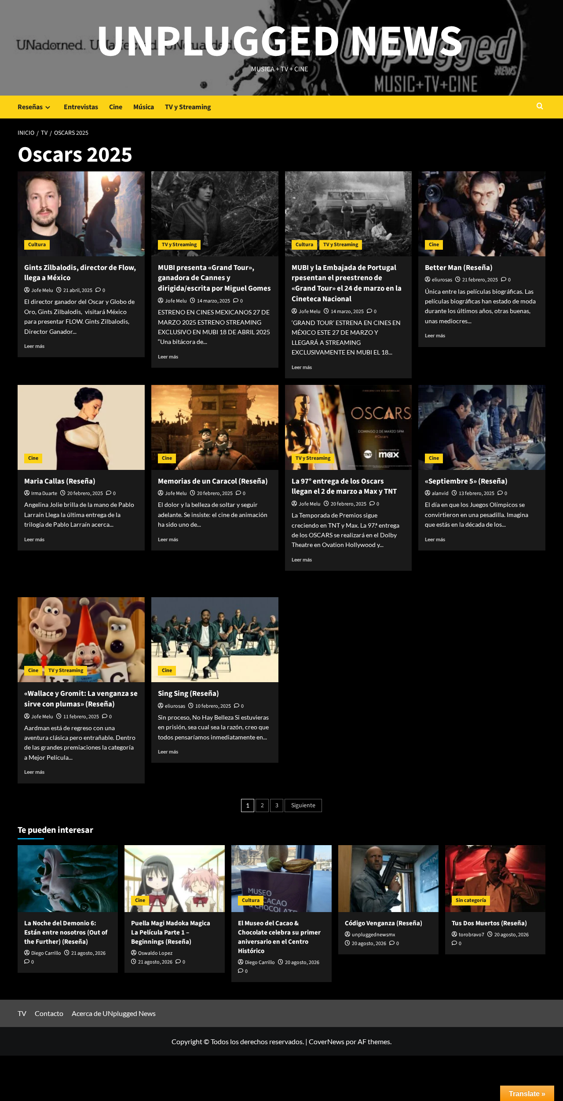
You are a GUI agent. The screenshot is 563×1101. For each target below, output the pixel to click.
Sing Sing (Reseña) (188, 693)
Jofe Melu (42, 290)
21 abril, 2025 (77, 290)
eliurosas (442, 280)
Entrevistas (81, 107)
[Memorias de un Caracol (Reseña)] (214, 427)
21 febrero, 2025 (480, 280)
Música (143, 107)
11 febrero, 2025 (81, 716)
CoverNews (326, 1041)
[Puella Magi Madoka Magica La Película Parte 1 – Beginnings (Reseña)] (174, 878)
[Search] (539, 107)
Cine (115, 107)
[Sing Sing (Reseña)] (214, 639)
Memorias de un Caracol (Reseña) (213, 481)
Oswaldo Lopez (155, 953)
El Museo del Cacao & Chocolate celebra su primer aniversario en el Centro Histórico (279, 937)
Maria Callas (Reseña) (59, 481)
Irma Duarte (44, 493)
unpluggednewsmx (373, 934)
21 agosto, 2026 (88, 953)
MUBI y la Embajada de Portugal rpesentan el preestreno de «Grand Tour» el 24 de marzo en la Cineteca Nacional (347, 283)
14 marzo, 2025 (213, 301)
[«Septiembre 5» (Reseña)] (481, 427)
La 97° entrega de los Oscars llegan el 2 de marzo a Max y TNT (344, 486)
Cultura (37, 244)
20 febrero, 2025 (85, 493)
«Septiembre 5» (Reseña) (466, 481)
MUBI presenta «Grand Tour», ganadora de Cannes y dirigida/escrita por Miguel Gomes (214, 278)
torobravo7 (471, 934)
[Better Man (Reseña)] (481, 213)
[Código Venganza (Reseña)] (388, 878)
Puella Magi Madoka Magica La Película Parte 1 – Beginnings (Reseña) (170, 932)
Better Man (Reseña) (459, 267)
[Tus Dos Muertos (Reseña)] (495, 878)
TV (22, 1013)
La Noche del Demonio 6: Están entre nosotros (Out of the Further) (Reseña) (65, 932)
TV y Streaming (188, 107)
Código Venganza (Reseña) (383, 923)
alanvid (440, 493)
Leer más (34, 346)
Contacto (49, 1013)
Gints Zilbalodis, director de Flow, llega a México (80, 273)
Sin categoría (471, 900)
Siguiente (303, 805)
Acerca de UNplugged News (114, 1013)
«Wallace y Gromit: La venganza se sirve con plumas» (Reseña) (81, 698)
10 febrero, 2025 (213, 706)
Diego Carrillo (46, 953)
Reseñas (30, 107)
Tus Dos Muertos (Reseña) (489, 923)
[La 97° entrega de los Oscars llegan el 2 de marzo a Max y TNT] (348, 427)
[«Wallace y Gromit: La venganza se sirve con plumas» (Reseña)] (81, 639)
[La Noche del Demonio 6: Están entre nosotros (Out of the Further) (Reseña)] (68, 878)
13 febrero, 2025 (476, 493)
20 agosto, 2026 (302, 962)
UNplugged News (279, 42)
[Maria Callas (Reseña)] (81, 427)
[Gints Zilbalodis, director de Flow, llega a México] (81, 213)
